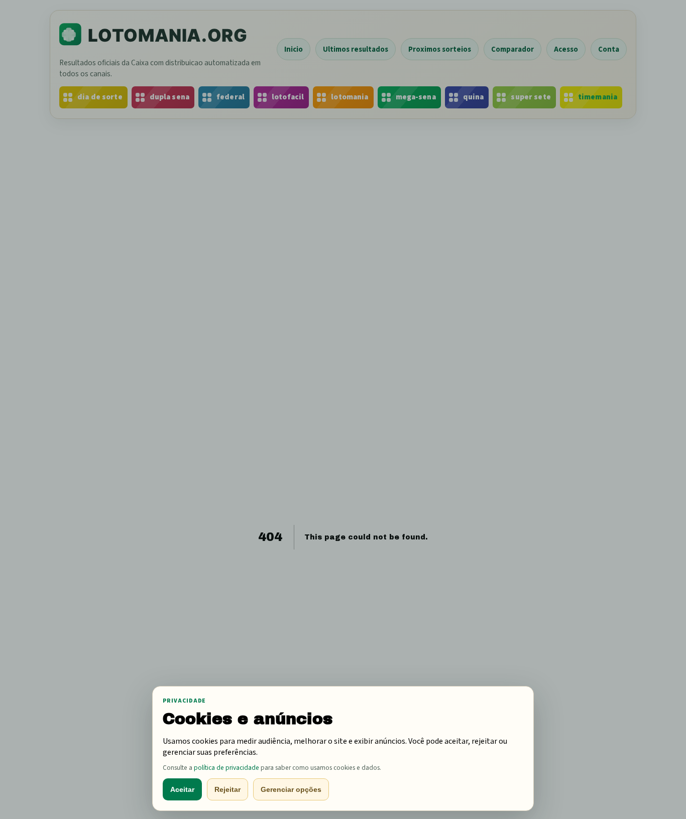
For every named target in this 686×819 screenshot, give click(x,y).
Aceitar (182, 789)
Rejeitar (227, 789)
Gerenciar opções (291, 789)
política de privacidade (226, 767)
